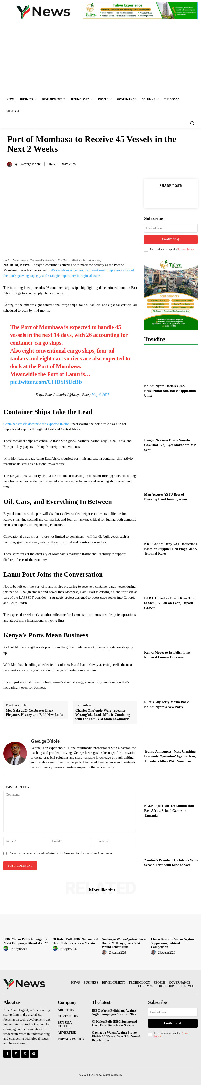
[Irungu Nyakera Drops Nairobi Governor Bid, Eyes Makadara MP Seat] (171, 419)
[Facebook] (154, 197)
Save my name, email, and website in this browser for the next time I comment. (61, 853)
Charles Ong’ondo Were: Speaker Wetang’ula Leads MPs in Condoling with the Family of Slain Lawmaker (102, 715)
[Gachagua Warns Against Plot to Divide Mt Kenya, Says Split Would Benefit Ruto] (125, 918)
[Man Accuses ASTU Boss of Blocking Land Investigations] (171, 473)
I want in (169, 239)
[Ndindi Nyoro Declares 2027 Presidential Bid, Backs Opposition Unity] (171, 365)
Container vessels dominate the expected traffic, (37, 424)
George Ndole (31, 164)
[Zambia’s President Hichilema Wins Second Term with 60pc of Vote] (171, 839)
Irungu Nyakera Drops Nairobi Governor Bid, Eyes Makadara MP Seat (170, 445)
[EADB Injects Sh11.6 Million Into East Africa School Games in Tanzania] (171, 784)
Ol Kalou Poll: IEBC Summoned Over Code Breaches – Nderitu (75, 941)
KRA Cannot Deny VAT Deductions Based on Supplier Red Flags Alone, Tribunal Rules (170, 548)
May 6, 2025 (100, 395)
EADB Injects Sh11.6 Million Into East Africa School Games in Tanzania (169, 810)
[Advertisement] (100, 56)
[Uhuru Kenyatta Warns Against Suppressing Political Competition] (174, 918)
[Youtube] (34, 1054)
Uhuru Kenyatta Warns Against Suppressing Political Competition (172, 943)
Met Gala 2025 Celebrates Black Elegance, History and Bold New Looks (34, 713)
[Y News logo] (43, 11)
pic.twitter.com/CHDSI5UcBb (46, 382)
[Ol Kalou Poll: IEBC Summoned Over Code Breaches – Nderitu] (76, 918)
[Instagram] (16, 1054)
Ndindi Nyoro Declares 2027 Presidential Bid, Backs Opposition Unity (170, 390)
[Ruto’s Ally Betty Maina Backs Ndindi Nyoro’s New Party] (171, 681)
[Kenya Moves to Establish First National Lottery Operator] (171, 631)
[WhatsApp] (188, 197)
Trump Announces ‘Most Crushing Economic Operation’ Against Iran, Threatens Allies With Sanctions (170, 756)
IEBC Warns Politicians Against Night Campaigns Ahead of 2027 (25, 941)
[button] (192, 123)
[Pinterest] (176, 197)
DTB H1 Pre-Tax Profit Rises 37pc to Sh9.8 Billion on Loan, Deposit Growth (169, 603)
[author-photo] (6, 948)
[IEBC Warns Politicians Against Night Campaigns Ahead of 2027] (26, 918)
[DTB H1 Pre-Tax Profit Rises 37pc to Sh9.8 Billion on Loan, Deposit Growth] (171, 577)
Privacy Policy (185, 249)
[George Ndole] (10, 164)
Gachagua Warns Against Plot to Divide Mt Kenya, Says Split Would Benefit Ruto (124, 943)
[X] (165, 197)
